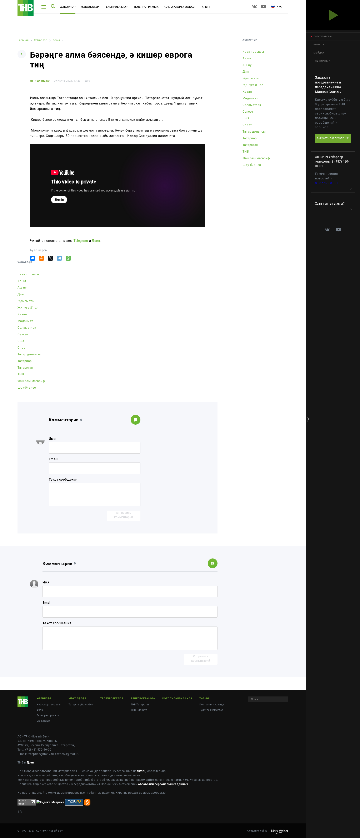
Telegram (81, 241)
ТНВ (21, 374)
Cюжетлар (43, 720)
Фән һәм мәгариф (31, 381)
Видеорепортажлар (49, 715)
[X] (50, 258)
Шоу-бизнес (27, 387)
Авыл (22, 281)
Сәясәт (23, 334)
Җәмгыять (26, 301)
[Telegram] (59, 258)
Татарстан (25, 367)
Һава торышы (28, 274)
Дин (21, 294)
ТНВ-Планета (139, 710)
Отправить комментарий (123, 515)
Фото (40, 710)
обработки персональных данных (163, 784)
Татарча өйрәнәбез (81, 704)
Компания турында (211, 704)
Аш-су (22, 288)
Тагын (205, 6)
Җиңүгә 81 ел (28, 308)
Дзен (96, 241)
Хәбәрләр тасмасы (48, 704)
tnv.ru (141, 771)
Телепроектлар (116, 6)
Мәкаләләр (90, 6)
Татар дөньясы (29, 354)
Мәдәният (25, 321)
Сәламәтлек (27, 327)
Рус (279, 6)
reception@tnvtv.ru (41, 754)
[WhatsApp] (68, 258)
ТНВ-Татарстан (140, 704)
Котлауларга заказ (179, 6)
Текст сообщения (63, 479)
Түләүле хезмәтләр (211, 710)
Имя (52, 439)
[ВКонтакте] (32, 258)
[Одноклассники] (41, 258)
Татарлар (25, 361)
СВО (21, 341)
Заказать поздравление (333, 138)
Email (53, 459)
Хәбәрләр (67, 6)
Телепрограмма (146, 6)
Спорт (22, 347)
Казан (22, 314)
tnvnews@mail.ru (67, 754)
